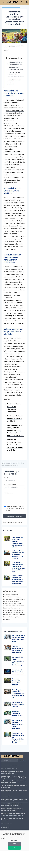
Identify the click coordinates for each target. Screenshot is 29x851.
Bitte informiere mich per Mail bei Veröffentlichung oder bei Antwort (15, 508)
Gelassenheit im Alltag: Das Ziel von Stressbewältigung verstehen (11, 804)
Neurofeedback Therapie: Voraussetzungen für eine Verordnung (17, 724)
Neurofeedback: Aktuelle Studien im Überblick (18, 704)
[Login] (26, 2)
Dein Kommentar (8, 493)
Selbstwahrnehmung (11, 300)
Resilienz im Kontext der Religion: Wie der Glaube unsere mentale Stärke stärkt (13, 814)
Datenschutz (6, 830)
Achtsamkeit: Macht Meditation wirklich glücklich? (14, 418)
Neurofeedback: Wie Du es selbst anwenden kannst (17, 672)
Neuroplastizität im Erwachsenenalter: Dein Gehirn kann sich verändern (14, 800)
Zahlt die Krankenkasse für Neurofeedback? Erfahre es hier (14, 786)
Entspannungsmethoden (13, 151)
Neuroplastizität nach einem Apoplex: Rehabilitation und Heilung (12, 809)
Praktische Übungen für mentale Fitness (17, 713)
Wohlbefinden (9, 141)
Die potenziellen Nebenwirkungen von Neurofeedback (12, 818)
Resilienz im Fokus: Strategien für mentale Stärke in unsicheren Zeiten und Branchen (18, 579)
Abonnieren (23, 761)
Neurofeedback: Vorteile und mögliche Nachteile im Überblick (12, 772)
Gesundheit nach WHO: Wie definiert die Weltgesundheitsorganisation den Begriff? (13, 777)
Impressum (5, 827)
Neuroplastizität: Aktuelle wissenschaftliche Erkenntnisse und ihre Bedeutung (18, 661)
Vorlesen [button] (6, 50)
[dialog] (14, 840)
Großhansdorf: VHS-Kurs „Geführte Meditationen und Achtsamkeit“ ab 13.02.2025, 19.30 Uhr (15, 430)
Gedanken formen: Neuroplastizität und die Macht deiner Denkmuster (13, 781)
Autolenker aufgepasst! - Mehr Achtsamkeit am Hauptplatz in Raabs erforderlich (15, 445)
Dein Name (7, 477)
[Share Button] (5, 46)
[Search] (21, 2)
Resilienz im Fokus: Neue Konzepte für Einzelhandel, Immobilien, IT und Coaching (18, 554)
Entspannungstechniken (15, 110)
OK (14, 847)
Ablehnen (14, 843)
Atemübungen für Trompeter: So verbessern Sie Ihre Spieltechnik (14, 791)
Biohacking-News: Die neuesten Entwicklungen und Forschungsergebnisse (18, 693)
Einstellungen (14, 840)
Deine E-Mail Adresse (10, 484)
